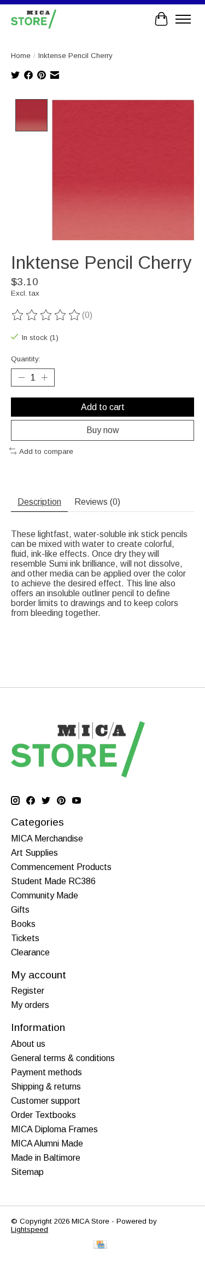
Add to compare (46, 451)
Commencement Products (61, 867)
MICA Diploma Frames (54, 1129)
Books (23, 924)
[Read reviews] (46, 315)
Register (27, 990)
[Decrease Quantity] (21, 378)
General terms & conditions (63, 1058)
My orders (30, 1005)
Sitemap (27, 1172)
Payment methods (46, 1072)
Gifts (20, 909)
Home (21, 55)
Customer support (45, 1100)
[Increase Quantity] (44, 378)
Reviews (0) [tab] (97, 501)
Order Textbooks (43, 1115)
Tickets (25, 938)
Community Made (44, 895)
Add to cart (103, 407)
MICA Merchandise (47, 838)
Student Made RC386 (53, 881)
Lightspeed (29, 1229)
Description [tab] (39, 501)
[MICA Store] (33, 19)
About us (28, 1043)
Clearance (30, 952)
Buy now (102, 430)
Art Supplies (34, 852)
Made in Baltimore (45, 1157)
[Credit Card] (100, 1245)
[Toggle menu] (183, 19)
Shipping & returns (46, 1086)
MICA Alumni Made (47, 1143)
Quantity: (25, 359)
